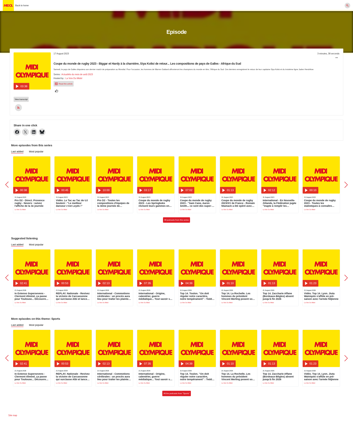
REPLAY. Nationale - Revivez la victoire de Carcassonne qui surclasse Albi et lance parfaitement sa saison (73, 296)
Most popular (36, 151)
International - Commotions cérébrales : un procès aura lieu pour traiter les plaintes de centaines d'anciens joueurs (113, 296)
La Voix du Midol (73, 78)
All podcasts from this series (176, 220)
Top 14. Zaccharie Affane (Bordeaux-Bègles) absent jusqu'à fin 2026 (278, 296)
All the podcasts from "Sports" (177, 393)
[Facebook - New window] (17, 132)
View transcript (21, 99)
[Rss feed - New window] (18, 107)
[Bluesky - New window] (42, 132)
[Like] (57, 91)
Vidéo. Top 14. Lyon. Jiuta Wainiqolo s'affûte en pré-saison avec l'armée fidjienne (321, 296)
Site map (12, 415)
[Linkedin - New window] (33, 132)
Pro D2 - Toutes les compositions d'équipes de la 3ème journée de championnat (113, 203)
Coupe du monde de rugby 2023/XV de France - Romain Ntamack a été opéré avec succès (238, 203)
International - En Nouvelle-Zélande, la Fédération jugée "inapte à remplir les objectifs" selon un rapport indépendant (279, 203)
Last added (17, 151)
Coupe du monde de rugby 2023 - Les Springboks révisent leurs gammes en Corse (154, 203)
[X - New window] (25, 132)
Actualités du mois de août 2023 (77, 74)
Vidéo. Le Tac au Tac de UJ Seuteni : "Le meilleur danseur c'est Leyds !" (72, 203)
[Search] (347, 5)
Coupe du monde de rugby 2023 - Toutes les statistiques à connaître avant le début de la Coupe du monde (320, 203)
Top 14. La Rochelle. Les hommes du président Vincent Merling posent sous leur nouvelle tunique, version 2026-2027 (238, 296)
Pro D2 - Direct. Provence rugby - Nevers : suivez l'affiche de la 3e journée (30, 203)
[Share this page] (336, 57)
